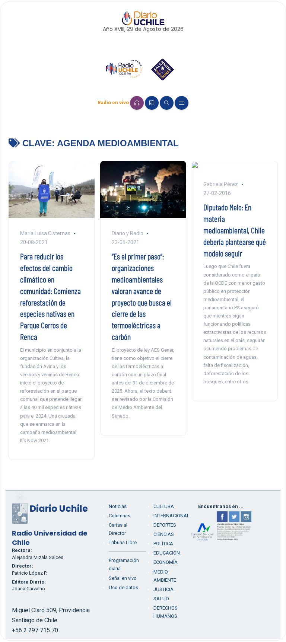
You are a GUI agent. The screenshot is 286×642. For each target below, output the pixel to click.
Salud (161, 598)
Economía (165, 562)
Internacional (171, 515)
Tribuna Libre (123, 542)
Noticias (118, 506)
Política (163, 543)
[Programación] (152, 103)
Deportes (164, 525)
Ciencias (163, 534)
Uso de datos (123, 587)
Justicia (163, 589)
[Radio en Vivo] (137, 103)
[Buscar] (167, 103)
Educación (166, 553)
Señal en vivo (123, 578)
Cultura (163, 506)
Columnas (119, 515)
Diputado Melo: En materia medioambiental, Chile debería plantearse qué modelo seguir (234, 230)
